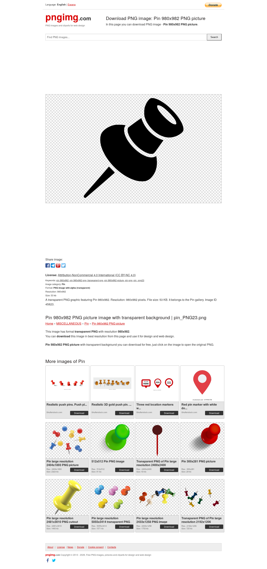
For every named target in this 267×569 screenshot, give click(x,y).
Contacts (111, 546)
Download (79, 412)
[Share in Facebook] (47, 265)
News (70, 546)
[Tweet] (63, 265)
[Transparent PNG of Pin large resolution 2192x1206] (202, 497)
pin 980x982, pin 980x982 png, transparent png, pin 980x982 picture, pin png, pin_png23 (100, 280)
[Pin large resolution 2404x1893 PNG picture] (67, 440)
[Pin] (58, 265)
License (61, 546)
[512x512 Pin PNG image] (112, 440)
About (50, 546)
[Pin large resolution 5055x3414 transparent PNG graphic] (112, 497)
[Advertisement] (133, 68)
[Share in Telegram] (53, 265)
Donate (80, 546)
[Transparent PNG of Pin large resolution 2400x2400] (157, 440)
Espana (72, 4)
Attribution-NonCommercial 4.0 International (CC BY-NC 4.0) (97, 275)
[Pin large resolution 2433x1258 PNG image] (157, 497)
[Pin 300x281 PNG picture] (202, 440)
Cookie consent (96, 546)
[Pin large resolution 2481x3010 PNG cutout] (67, 497)
